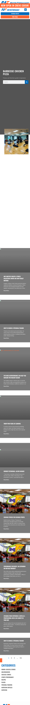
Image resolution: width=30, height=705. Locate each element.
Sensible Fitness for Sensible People (14, 517)
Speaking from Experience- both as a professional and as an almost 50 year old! (14, 618)
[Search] (26, 82)
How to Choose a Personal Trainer (14, 328)
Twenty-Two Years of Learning (12, 424)
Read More (6, 290)
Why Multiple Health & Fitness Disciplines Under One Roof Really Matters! (13, 278)
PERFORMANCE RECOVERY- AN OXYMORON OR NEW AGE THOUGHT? (14, 567)
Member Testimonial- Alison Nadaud (14, 471)
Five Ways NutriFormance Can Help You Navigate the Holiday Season (15, 377)
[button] (25, 9)
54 (21, 658)
